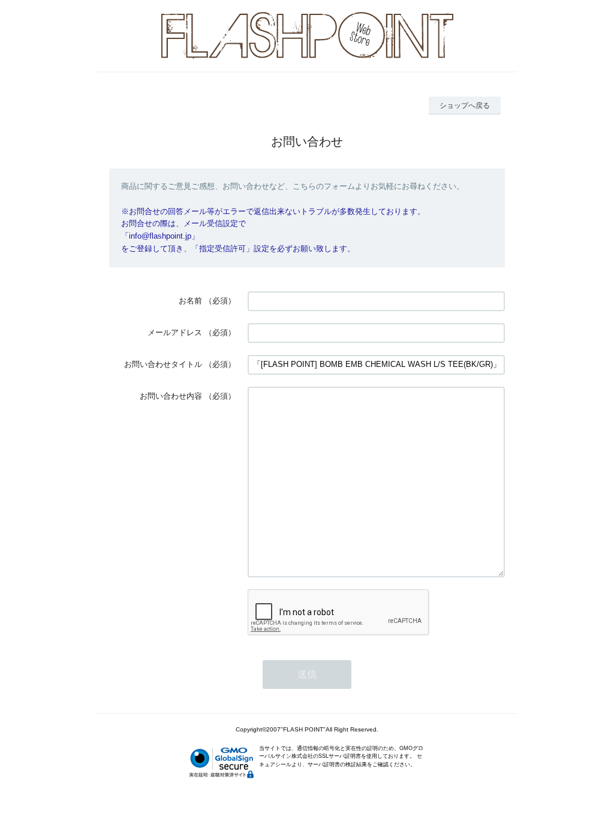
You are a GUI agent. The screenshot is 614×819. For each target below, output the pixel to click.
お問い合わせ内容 (171, 396)
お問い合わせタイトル (163, 364)
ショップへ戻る (465, 105)
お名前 (190, 300)
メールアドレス (175, 332)
